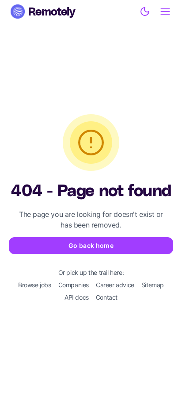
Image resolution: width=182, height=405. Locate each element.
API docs (76, 297)
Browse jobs (34, 285)
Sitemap (152, 285)
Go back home (91, 245)
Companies (73, 285)
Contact (107, 297)
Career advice (115, 285)
